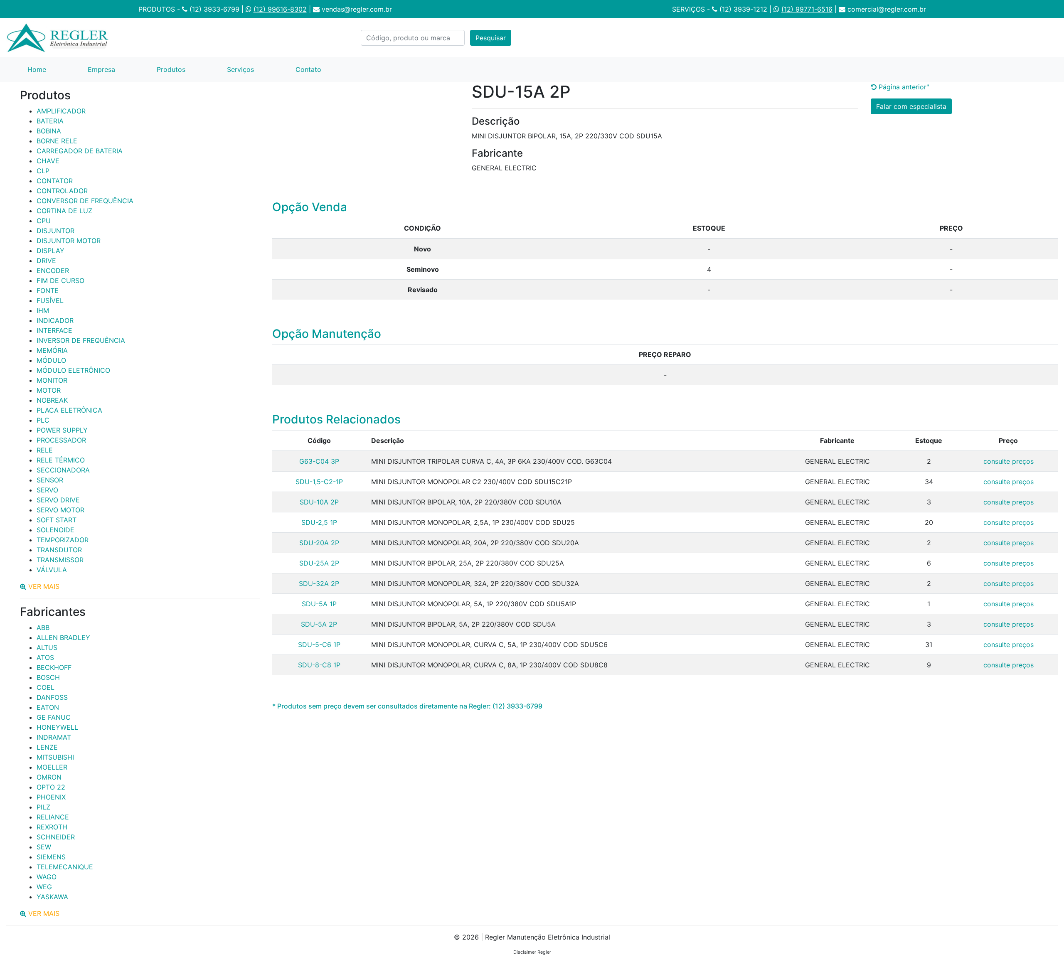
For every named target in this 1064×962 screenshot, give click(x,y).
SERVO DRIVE (58, 500)
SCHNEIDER (56, 837)
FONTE (48, 290)
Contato (308, 69)
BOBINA (49, 131)
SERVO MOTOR (60, 510)
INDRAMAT (54, 737)
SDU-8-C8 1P (319, 665)
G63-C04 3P (319, 461)
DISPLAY (50, 250)
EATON (48, 707)
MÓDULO (51, 360)
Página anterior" (903, 87)
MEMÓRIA (52, 350)
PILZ (43, 807)
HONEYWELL (57, 727)
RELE (45, 450)
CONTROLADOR (62, 191)
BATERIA (50, 121)
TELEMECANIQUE (65, 867)
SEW (44, 847)
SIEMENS (51, 857)
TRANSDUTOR (59, 550)
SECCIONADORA (63, 470)
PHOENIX (51, 797)
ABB (43, 627)
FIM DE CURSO (60, 280)
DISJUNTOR (55, 230)
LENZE (47, 747)
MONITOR (52, 380)
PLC (43, 420)
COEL (45, 687)
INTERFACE (54, 330)
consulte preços (1008, 461)
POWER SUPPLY (62, 430)
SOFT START (56, 520)
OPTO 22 (51, 787)
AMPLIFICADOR (61, 111)
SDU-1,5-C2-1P (319, 481)
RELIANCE (53, 817)
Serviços (240, 69)
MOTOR (49, 390)
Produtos (171, 69)
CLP (43, 171)
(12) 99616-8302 (280, 9)
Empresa (101, 69)
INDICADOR (55, 320)
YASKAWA (52, 897)
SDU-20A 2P (319, 543)
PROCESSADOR (61, 440)
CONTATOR (55, 181)
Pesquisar (490, 38)
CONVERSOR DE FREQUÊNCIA (85, 201)
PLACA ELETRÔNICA (69, 410)
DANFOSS (52, 697)
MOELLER (52, 767)
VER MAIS (43, 586)
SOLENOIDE (55, 530)
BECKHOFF (54, 667)
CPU (44, 221)
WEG (44, 887)
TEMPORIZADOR (63, 540)
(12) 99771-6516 (806, 9)
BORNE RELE (57, 141)
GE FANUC (54, 717)
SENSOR (50, 480)
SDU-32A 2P (319, 583)
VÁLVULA (52, 570)
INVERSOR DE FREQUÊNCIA (81, 340)
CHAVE (48, 161)
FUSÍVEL (50, 300)
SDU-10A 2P (319, 502)
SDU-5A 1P (319, 604)
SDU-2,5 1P (319, 522)
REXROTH (52, 827)
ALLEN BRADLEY (63, 637)
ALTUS (47, 647)
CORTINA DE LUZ (64, 211)
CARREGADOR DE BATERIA (80, 151)
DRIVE (46, 260)
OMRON (49, 777)
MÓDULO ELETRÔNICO (73, 370)
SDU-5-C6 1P (319, 644)
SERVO (47, 490)
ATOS (45, 657)
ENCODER (53, 270)
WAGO (47, 877)
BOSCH (48, 677)
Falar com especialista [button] (911, 106)
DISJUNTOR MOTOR (69, 240)
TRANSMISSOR (60, 560)
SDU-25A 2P (319, 563)
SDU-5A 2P (319, 624)
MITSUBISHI (55, 757)
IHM (43, 310)
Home (47, 69)
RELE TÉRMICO (61, 460)
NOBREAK (52, 400)
